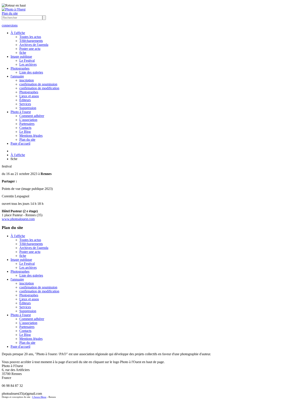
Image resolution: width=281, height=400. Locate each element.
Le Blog (25, 131)
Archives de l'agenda (33, 45)
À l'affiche (18, 33)
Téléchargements (31, 41)
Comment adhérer (31, 116)
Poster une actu (29, 48)
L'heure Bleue (39, 397)
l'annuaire (17, 76)
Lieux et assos (29, 96)
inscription (26, 80)
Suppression (27, 108)
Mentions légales (31, 135)
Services (25, 104)
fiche (22, 52)
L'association (28, 120)
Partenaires (26, 124)
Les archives (28, 64)
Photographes (20, 68)
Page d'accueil (20, 143)
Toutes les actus (30, 37)
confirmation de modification (39, 88)
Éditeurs (25, 100)
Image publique (21, 56)
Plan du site (10, 13)
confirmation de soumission (38, 84)
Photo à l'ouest (21, 112)
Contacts (25, 128)
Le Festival (27, 60)
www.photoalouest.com (18, 219)
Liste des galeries (31, 72)
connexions (10, 25)
